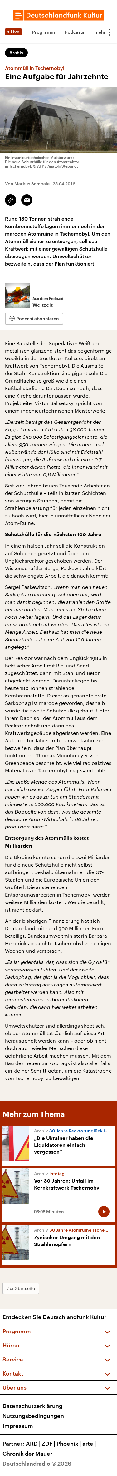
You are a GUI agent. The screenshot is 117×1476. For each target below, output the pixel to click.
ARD (33, 1443)
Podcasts (74, 32)
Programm (43, 32)
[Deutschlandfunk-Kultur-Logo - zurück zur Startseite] (58, 15)
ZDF (48, 1443)
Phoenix (68, 1443)
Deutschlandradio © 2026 (36, 1463)
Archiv (16, 52)
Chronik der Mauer (27, 1453)
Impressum (17, 1425)
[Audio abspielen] (104, 1211)
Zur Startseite (21, 1288)
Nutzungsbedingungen (33, 1415)
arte (89, 1443)
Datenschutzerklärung (32, 1405)
